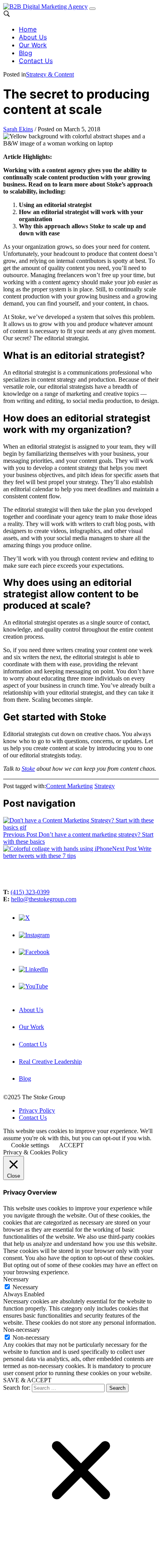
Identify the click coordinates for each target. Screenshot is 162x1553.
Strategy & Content (50, 74)
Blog (25, 53)
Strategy (104, 786)
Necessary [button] (16, 1279)
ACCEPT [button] (71, 1145)
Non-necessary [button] (21, 1329)
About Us (33, 37)
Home (28, 29)
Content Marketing (69, 786)
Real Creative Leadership (50, 1061)
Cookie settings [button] (30, 1145)
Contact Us (36, 61)
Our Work (33, 45)
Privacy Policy (37, 1110)
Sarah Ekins (18, 129)
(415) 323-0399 (30, 892)
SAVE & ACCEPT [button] (27, 1380)
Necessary (25, 1287)
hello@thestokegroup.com (43, 899)
